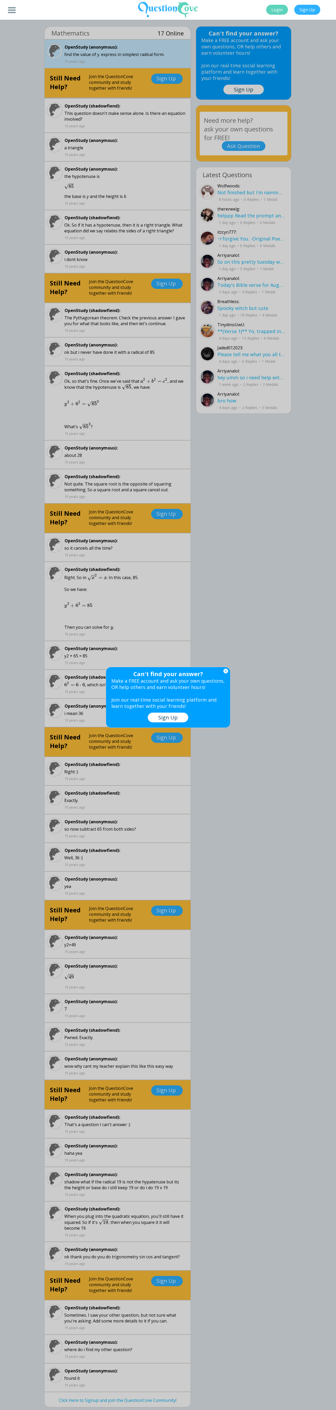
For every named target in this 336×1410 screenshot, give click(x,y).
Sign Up (307, 10)
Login (277, 10)
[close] (225, 671)
